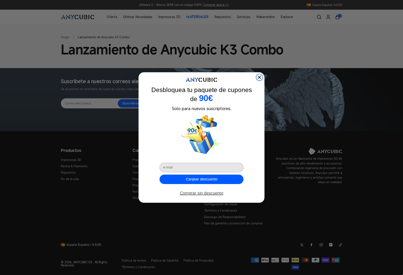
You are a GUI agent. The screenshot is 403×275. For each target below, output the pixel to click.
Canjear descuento (201, 179)
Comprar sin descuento (201, 193)
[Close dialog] (259, 77)
